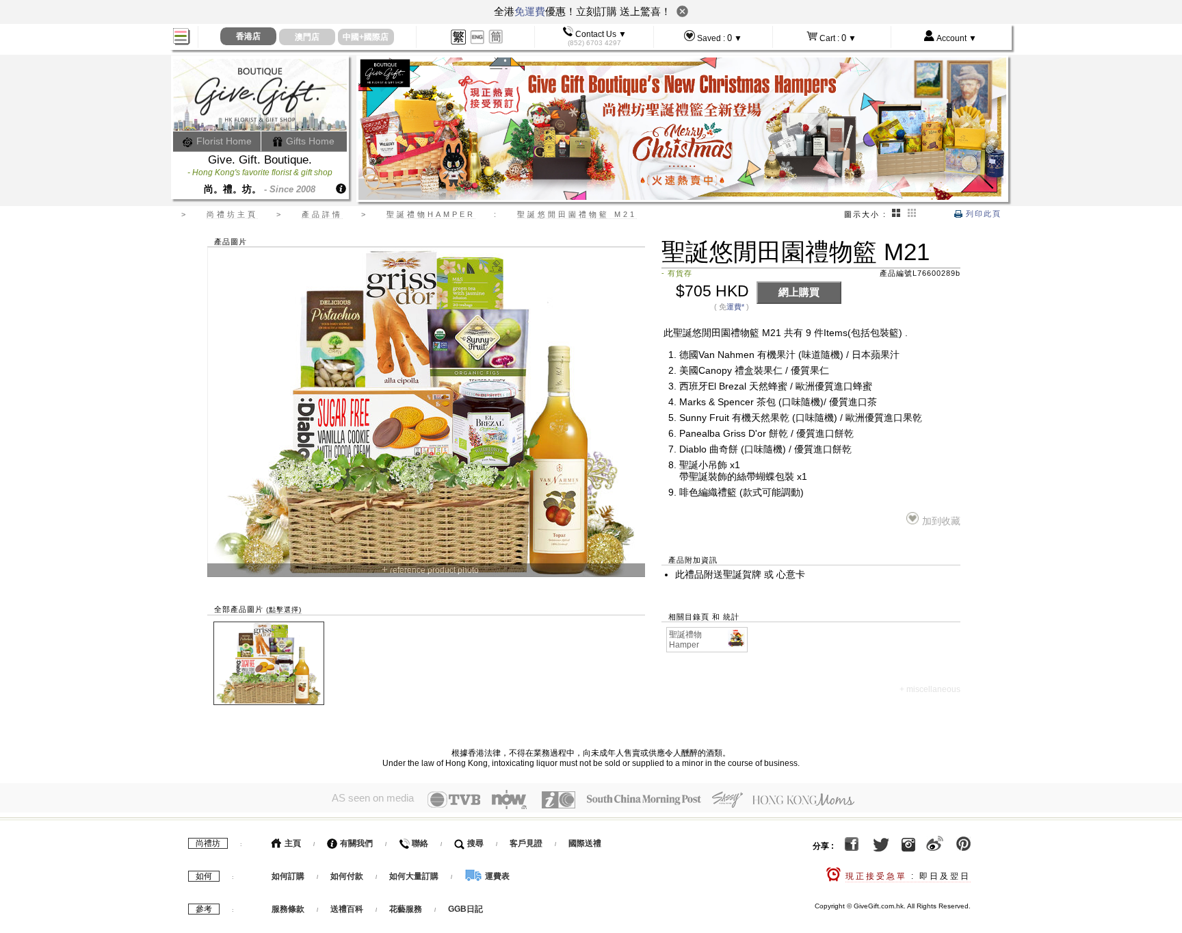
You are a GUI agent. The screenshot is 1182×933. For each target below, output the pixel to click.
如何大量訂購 (415, 876)
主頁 (292, 843)
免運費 (529, 11)
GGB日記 (465, 909)
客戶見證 (526, 843)
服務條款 (288, 909)
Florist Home (223, 141)
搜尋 (474, 843)
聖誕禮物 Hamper (685, 639)
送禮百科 (346, 909)
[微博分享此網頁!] (934, 846)
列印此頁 (981, 213)
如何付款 (347, 876)
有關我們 (355, 843)
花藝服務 (405, 909)
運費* (735, 307)
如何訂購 (288, 876)
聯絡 (419, 843)
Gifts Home (308, 141)
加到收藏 (941, 521)
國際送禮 (584, 843)
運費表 (496, 876)
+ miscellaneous (929, 689)
